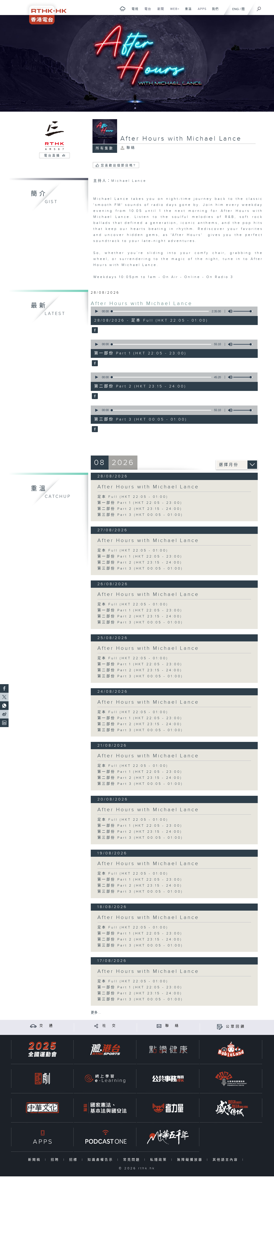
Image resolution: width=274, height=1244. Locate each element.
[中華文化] (42, 1108)
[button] (96, 311)
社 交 (109, 1026)
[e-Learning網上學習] (105, 1078)
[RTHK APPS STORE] (42, 1137)
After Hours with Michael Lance (141, 304)
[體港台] (105, 1049)
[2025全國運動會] (42, 1049)
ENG (235, 9)
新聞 (159, 11)
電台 (146, 11)
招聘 (56, 1160)
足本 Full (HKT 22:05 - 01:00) (132, 497)
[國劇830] (42, 1078)
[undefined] (122, 9)
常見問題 (132, 1160)
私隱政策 (159, 1160)
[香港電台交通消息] (33, 1026)
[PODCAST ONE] (105, 1137)
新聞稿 (35, 1160)
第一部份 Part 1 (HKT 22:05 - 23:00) (139, 503)
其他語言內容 (226, 1160)
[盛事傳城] (231, 1108)
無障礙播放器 (191, 1160)
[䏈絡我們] (159, 1026)
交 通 (46, 1026)
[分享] (96, 1026)
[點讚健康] (168, 1049)
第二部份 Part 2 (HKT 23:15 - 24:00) (139, 509)
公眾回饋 (236, 1027)
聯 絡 (172, 1026)
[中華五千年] (168, 1137)
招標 (74, 1160)
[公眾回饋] (219, 1026)
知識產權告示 (101, 1160)
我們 (214, 11)
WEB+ (173, 11)
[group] (229, 311)
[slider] (243, 311)
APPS (201, 11)
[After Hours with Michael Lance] (94, 331)
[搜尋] (259, 7)
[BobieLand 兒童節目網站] (231, 1049)
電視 (133, 11)
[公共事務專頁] (168, 1078)
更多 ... (96, 1013)
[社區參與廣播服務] (231, 1078)
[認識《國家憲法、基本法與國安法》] (105, 1108)
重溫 (187, 11)
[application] (172, 311)
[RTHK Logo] (44, 12)
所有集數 (105, 148)
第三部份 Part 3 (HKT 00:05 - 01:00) (140, 515)
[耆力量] (168, 1108)
